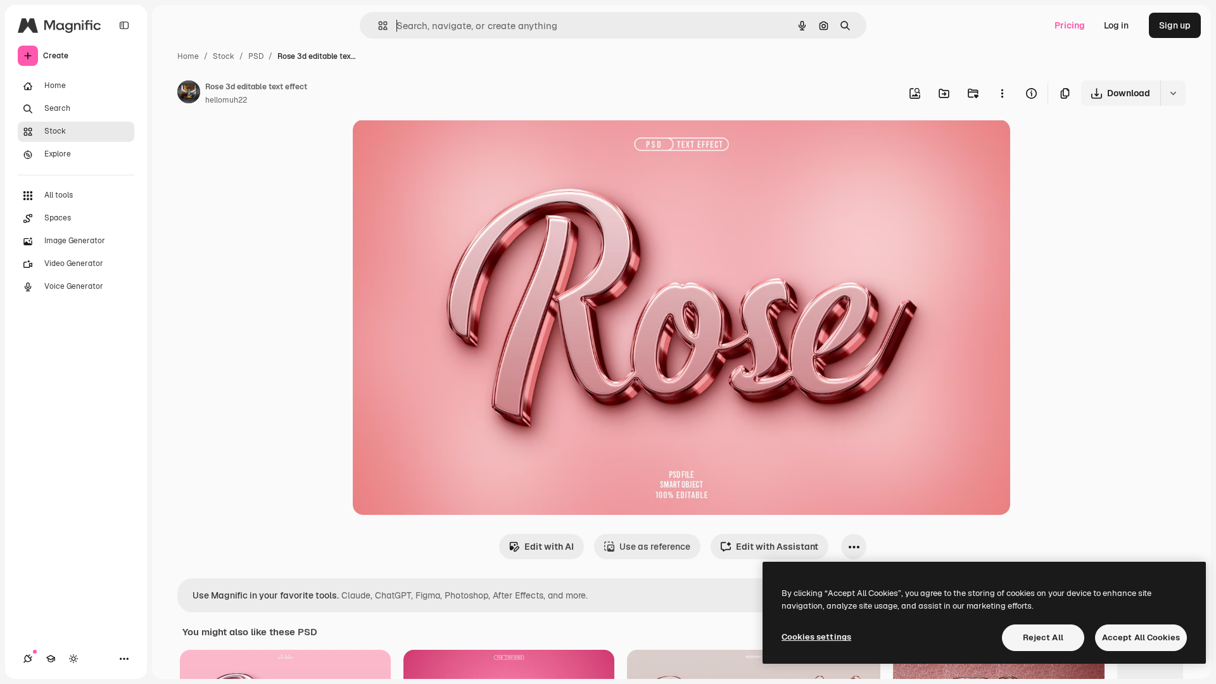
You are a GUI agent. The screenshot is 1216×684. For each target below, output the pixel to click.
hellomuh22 (226, 100)
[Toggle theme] (73, 659)
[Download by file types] (1173, 93)
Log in (1116, 25)
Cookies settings (816, 636)
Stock (223, 56)
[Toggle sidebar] (124, 25)
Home (188, 56)
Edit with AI (549, 546)
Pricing (1069, 25)
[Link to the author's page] (188, 93)
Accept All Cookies (1141, 637)
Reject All (1043, 637)
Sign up (1175, 25)
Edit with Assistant (777, 546)
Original (434, 144)
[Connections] (28, 659)
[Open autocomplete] (377, 25)
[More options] (1002, 93)
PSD (255, 56)
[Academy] (51, 659)
